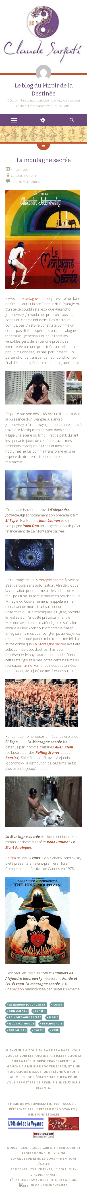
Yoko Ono (31, 525)
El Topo (11, 520)
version (18, 989)
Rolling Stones (47, 752)
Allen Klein (64, 747)
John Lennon (49, 520)
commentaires (55, 1185)
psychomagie (52, 1023)
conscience (18, 1010)
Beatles (11, 757)
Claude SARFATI (23, 176)
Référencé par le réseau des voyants (42, 1109)
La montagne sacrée (44, 160)
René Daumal (58, 841)
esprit (40, 1010)
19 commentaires (25, 182)
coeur (58, 1004)
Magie (53, 1017)
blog (35, 1185)
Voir (55, 1030)
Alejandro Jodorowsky (27, 1004)
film (13, 858)
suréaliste (17, 1030)
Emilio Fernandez (36, 665)
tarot (39, 1030)
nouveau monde (21, 1023)
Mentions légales (43, 1114)
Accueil (69, 1104)
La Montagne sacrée (33, 298)
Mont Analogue (18, 847)
